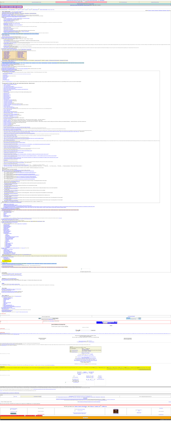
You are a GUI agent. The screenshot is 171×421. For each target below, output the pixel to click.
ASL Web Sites (12, 12)
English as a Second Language (8, 18)
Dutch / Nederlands (6, 52)
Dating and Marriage (8, 244)
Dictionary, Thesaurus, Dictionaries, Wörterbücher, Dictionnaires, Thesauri (158, 10)
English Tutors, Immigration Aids (8, 31)
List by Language (13, 33)
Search (9, 33)
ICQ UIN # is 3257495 (85, 349)
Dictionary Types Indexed (25, 31)
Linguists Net (20, 16)
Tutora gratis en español (18, 273)
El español (68, 0)
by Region (42, 267)
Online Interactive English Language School (8, 67)
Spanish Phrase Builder (7, 226)
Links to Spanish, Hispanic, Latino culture (10, 252)
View (84, 357)
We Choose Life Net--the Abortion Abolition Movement (79, 412)
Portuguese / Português (21, 53)
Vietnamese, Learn (4, 262)
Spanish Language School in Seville (7, 219)
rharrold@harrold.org (4, 345)
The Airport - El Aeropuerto (7, 117)
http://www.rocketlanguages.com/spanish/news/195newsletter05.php (26, 177)
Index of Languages (13, 60)
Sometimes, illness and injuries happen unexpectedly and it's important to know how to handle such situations (19, 133)
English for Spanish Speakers (44, 9)
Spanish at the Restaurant (7, 97)
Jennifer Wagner (23, 49)
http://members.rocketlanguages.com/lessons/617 (11, 198)
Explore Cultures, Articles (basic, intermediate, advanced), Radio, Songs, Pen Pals (38, 209)
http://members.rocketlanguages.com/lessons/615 (11, 193)
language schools (6, 216)
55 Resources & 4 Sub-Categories (54, 60)
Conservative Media (116, 413)
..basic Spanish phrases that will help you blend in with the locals (12, 87)
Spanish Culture (6, 230)
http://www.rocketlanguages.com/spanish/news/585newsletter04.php (26, 176)
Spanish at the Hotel (6, 98)
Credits (87, 359)
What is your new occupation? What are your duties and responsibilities (14, 162)
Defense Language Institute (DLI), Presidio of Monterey (10, 16)
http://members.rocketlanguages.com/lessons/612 (11, 186)
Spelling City (6, 260)
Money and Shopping (9, 245)
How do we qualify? (19, 275)
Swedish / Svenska (20, 55)
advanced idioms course (7, 215)
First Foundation (21, 11)
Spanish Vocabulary (6, 225)
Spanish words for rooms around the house (9, 88)
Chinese (91, 0)
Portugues (77, 0)
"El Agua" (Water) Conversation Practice (9, 107)
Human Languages (4, 33)
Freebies (89, 359)
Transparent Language (4, 9)
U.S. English (16, 11)
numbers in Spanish (6, 250)
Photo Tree (91, 358)
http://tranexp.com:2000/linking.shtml (111, 399)
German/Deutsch (22, 13)
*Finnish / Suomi (6, 54)
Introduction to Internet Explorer (8, 297)
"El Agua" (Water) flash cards (7, 109)
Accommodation (8, 246)
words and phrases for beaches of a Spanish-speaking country (12, 158)
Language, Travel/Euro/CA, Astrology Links (50, 263)
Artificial (9, 60)
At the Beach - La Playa (6, 119)
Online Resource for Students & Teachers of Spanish (9, 69)
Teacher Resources (39, 221)
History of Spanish (20, 218)
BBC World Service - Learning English (7, 14)
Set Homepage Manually (131, 316)
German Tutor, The (6, 46)
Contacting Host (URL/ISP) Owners (7, 307)
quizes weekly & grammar (7, 212)
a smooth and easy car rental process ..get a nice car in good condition (13, 152)
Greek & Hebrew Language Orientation (7, 48)
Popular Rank (88, 377)
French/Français (16, 13)
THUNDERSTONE (50, 319)
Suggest (16, 396)
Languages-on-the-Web (5, 64)
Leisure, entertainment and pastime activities (10, 134)
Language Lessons (37, 60)
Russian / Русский (20, 54)
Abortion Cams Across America (81, 409)
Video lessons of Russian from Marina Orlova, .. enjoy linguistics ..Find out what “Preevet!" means (18, 205)
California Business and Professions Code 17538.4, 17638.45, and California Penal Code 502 (44, 389)
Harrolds (75, 359)
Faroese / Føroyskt (6, 53)
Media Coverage (84, 413)
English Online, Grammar (7, 27)
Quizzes (49, 9)
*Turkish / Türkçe (20, 56)
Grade (20, 12)
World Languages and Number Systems (7, 266)
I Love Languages (4, 60)
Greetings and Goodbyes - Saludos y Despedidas (10, 112)
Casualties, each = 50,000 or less (101, 406)
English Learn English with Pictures (9, 20)
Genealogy (81, 359)
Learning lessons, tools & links (8, 249)
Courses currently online (16, 334)
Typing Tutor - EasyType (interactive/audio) (8, 289)
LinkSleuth (79, 374)
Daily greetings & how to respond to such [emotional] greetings (12, 129)
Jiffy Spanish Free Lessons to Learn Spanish (11, 222)
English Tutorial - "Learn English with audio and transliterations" (13, 24)
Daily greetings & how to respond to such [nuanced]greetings (12, 128)
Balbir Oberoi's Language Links (6, 13)
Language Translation (80, 341)
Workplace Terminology (6, 121)
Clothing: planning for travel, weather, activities (10, 136)
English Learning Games (54, 209)
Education (94, 359)
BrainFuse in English (11, 273)
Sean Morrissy (25, 223)
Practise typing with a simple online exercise (8, 292)
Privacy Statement (88, 361)
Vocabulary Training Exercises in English (8, 263)
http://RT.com (11, 207)
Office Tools (5, 303)
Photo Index (94, 358)
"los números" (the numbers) (7, 103)
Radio (44, 221)
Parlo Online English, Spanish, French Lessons (8, 209)
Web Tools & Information (7, 302)
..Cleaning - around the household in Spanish (9, 84)
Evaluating (81, 3)
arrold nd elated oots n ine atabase (44, 367)
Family (7, 242)
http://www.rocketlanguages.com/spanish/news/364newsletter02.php (25, 174)
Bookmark (40, 396)
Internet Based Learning (25, 267)
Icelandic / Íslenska (6, 57)
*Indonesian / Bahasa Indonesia (22, 51)
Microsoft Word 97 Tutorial (6, 65)
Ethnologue (35, 267)
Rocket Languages (12, 71)
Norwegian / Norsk (20, 52)
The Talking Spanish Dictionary (6, 210)
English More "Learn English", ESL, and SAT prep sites (12, 23)
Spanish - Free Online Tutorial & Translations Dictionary (10, 221)
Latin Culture (5, 78)
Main (82, 357)
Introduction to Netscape (7, 298)
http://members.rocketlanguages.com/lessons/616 (11, 195)
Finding (78, 3)
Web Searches (78, 359)
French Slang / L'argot (7, 55)
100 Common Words (7, 231)
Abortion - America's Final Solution (81, 406)
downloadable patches (13, 278)
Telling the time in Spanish (9, 238)
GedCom (86, 358)
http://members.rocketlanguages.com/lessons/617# (11, 200)
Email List (84, 359)
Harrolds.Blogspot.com (13, 411)
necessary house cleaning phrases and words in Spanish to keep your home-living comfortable (17, 145)
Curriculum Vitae (28, 49)
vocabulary (5, 213)
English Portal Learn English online (9, 30)
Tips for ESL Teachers (26, 18)
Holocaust (92, 406)
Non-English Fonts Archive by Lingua (15, 267)
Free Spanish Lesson (7, 258)
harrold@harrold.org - (79, 358)
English (13, 13)
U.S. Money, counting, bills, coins (18, 18)
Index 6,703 (38, 267)
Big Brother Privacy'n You (79, 360)
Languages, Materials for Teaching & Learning (8, 63)
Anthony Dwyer (19, 223)
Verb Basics (7, 239)
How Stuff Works (13, 308)
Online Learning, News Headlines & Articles (8, 68)
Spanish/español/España (32, 13)
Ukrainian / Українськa (21, 57)
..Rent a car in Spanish (6, 85)
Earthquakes (81, 361)
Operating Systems (6, 299)
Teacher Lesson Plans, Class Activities (21, 209)
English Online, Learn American (8, 28)
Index (91, 359)
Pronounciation (8, 235)
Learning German (6, 43)
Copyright (1, 390)
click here (96, 367)
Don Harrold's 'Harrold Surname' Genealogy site (145, 369)
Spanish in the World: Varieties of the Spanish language (10, 218)
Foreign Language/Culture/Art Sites (7, 37)
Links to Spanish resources (28, 218)
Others (83, 355)
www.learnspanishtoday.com (26, 254)
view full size (161, 408)
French (33, 263)
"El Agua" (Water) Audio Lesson (8, 106)
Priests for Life (139, 412)
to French (90, 355)
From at (7, 207)
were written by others (8, 50)
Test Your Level (6, 257)
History (84, 358)
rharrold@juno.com (74, 351)
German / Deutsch (6, 56)
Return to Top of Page (85, 352)
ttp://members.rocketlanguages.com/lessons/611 (10, 183)
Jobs (74, 360)
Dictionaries (25, 60)
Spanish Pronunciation (6, 79)
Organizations (62, 60)
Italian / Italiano (6, 58)
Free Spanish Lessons (7, 224)
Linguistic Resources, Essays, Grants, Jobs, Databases (31, 33)
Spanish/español (37, 263)
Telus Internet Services (5, 296)
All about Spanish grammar (7, 233)
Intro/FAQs (41, 263)
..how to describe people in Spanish (8, 86)
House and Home (8, 243)
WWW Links (31, 267)
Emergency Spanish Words (7, 90)
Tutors (84, 361)
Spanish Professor (4, 248)
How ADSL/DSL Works (5, 308)
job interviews (6, 160)
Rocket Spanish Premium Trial (15, 181)
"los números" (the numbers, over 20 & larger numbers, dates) (12, 104)
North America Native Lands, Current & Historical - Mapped (55, 267)
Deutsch (72, 0)
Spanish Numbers (6, 232)
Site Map (170, 401)
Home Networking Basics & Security (9, 305)
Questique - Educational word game (7, 70)
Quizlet (3, 283)
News (96, 359)
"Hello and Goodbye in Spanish (7, 111)
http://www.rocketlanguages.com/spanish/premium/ (14, 202)
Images (82, 358)
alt (87, 0)
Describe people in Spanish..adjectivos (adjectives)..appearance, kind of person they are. (15, 89)
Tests (53, 9)
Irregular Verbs (8, 241)
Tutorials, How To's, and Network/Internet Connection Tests (12, 306)
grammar (5, 214)
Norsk (79, 0)
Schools (17, 33)
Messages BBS (84, 360)
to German (92, 355)
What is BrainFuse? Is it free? (5, 275)
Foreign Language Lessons (6, 35)
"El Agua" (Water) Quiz (6, 110)
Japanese (94, 0)
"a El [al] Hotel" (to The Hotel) (7, 99)
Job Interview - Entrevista (7, 120)
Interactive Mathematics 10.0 (6, 279)
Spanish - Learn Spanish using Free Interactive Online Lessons (11, 254)
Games (51, 9)
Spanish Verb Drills (6, 229)
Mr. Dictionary (16, 31)
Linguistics (46, 60)
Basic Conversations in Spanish (10, 237)
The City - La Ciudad (6, 125)
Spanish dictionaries (6, 253)
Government (95, 360)
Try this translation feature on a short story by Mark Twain (9, 392)
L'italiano (75, 0)
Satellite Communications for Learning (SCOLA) (9, 208)
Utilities (5, 304)
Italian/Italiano (27, 13)
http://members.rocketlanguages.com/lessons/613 (11, 188)
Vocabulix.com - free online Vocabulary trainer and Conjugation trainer (12, 264)
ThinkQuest (16, 12)
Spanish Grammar (5, 76)
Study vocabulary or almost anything (14, 284)
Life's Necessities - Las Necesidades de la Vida (10, 116)
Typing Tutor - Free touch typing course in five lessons (9, 291)
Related (32, 221)
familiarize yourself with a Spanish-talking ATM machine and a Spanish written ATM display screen (18, 150)
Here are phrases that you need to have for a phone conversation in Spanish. (14, 142)
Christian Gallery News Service (77, 413)
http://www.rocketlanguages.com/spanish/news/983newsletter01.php (26, 172)
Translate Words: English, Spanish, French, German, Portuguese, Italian (68, 209)
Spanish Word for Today (7, 259)
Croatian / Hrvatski (6, 51)
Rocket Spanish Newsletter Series (7, 73)
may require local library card (13, 275)
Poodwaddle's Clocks (161, 414)
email (14, 396)
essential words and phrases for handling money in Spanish (12, 147)
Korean (96, 0)
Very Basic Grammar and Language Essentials (12, 236)
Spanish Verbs (5, 77)
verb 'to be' (7, 240)
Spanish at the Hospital (6, 105)
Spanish (3, 222)
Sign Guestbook (87, 357)
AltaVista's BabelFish (91, 341)
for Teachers (66, 60)
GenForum (89, 358)
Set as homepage (36, 396)
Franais (70, 0)
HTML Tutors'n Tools (90, 360)
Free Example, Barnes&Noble (23, 68)
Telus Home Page (17, 296)
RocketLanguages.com (9, 81)
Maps (45, 267)
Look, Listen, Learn (5, 66)
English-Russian (86, 355)
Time (87, 360)
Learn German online (7, 40)
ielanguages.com (15, 49)
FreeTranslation (79, 355)
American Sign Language (5, 12)
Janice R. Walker (91, 3)
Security (5, 300)
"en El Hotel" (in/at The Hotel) (7, 101)
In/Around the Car (6, 91)
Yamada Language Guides (6, 267)
